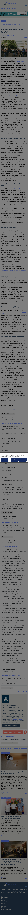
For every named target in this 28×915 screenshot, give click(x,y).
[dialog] (14, 457)
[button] (26, 6)
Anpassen (4, 460)
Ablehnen (14, 460)
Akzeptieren (22, 460)
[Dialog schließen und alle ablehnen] (27, 453)
